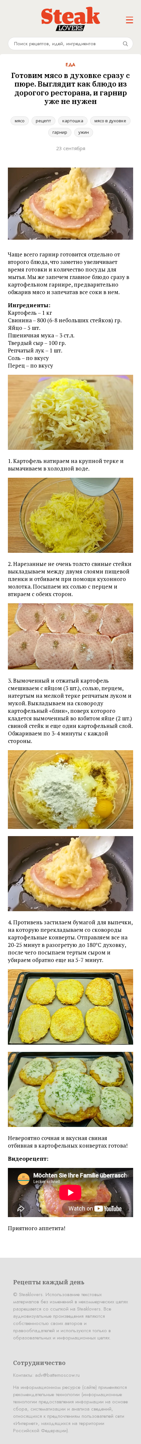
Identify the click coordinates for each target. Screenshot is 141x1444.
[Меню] (129, 20)
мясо (20, 121)
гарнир (59, 132)
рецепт (43, 121)
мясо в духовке (110, 121)
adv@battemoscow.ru (57, 1375)
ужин (83, 132)
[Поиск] (125, 44)
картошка (72, 121)
